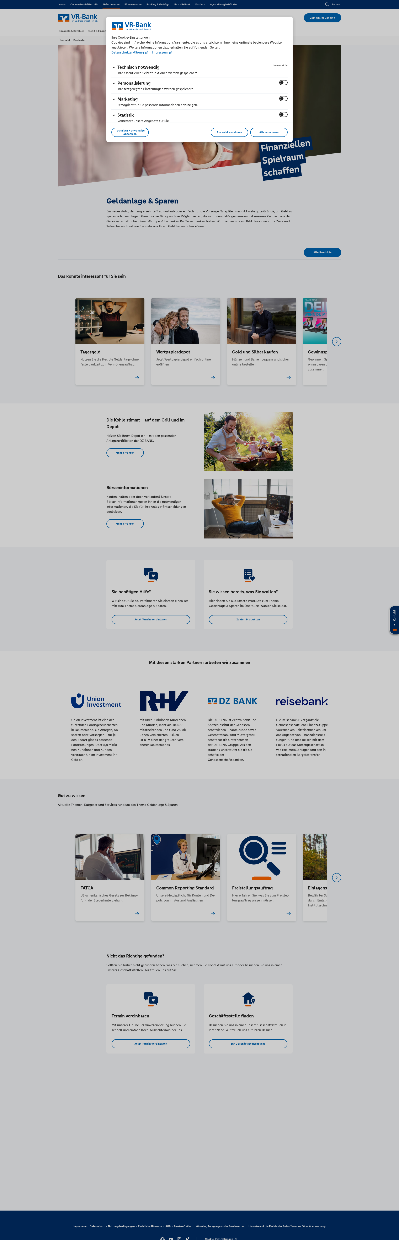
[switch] (283, 82)
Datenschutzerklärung (128, 52)
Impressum (160, 52)
